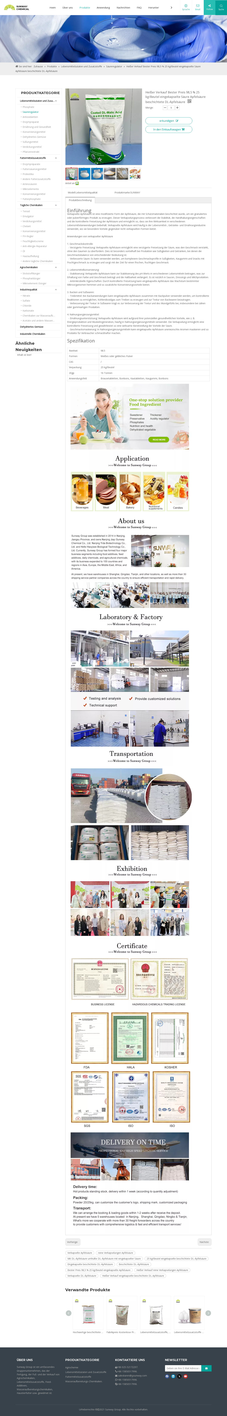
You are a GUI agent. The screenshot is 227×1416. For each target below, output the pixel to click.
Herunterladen (156, 7)
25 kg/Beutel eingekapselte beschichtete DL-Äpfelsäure (176, 1258)
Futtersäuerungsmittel (34, 169)
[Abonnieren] (206, 1368)
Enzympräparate (31, 164)
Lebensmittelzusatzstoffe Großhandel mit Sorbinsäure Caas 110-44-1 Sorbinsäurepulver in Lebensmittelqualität (129, 1332)
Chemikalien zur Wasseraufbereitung (41, 315)
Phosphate (28, 106)
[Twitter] (179, 1376)
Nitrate (26, 295)
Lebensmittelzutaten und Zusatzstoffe (40, 100)
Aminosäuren (30, 184)
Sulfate (26, 300)
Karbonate (28, 310)
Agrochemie (71, 1367)
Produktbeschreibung (80, 200)
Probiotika (28, 174)
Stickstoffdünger (31, 273)
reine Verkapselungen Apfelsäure (115, 1252)
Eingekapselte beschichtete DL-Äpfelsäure (90, 1264)
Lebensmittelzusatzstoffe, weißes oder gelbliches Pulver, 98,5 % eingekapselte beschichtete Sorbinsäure (95, 1332)
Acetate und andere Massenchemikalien (41, 320)
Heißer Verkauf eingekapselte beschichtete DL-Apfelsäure (133, 1275)
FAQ (139, 7)
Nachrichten (123, 7)
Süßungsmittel (30, 141)
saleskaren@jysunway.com (132, 1375)
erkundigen (167, 121)
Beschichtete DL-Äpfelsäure (134, 1264)
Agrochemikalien (29, 267)
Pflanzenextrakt (31, 151)
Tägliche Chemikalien (31, 205)
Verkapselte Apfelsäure (79, 1252)
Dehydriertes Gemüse (34, 136)
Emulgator (28, 216)
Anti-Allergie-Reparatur (35, 246)
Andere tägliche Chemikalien (38, 261)
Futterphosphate (32, 199)
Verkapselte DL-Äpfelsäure (81, 1275)
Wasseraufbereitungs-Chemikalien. (83, 1381)
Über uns (67, 7)
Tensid (26, 211)
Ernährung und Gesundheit (37, 126)
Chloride (27, 305)
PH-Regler (28, 236)
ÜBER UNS (25, 1360)
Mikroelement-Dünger (34, 283)
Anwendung (103, 7)
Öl (24, 251)
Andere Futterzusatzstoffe (37, 179)
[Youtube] (185, 1376)
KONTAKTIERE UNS (130, 1360)
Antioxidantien (30, 116)
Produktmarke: (122, 192)
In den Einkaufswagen (167, 129)
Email (197, 9)
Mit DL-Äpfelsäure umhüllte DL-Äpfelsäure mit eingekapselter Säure (104, 1258)
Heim (53, 7)
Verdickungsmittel (32, 146)
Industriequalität (28, 289)
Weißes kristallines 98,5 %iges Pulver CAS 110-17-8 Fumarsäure (196, 1332)
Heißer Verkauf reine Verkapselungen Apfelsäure (162, 1270)
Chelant (27, 226)
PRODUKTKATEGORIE (82, 1360)
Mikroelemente (31, 189)
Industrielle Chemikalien (32, 333)
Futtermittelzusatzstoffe (33, 157)
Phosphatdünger (31, 278)
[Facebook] (167, 1376)
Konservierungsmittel (34, 131)
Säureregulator (31, 111)
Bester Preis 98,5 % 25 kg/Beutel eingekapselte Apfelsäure (98, 1270)
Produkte (84, 7)
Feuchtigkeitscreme (33, 241)
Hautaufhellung (31, 256)
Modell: (72, 192)
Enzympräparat (31, 121)
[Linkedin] (173, 1376)
